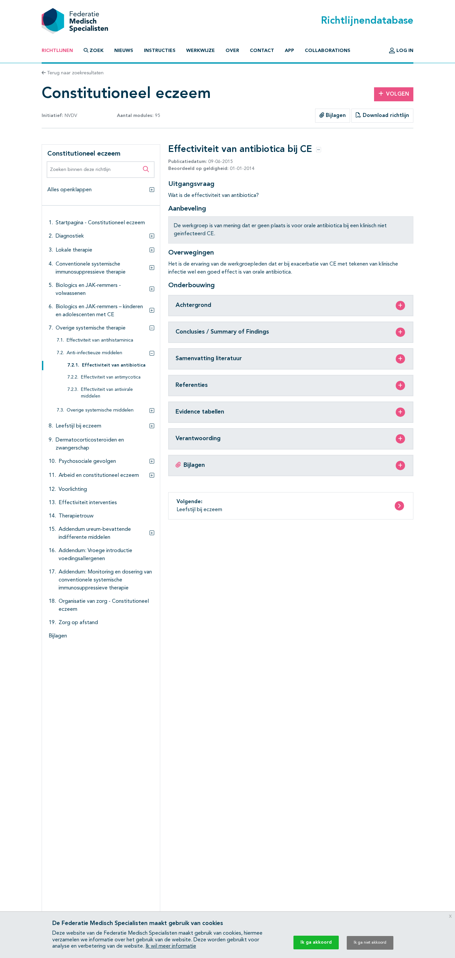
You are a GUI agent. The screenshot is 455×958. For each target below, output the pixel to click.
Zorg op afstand (78, 622)
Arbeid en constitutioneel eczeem (99, 475)
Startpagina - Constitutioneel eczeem (100, 223)
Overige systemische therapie (91, 328)
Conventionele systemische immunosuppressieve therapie (91, 268)
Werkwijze (200, 50)
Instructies (160, 50)
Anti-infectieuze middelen (94, 353)
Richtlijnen (57, 50)
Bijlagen (335, 115)
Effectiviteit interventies (88, 502)
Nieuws (123, 50)
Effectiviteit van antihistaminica (100, 340)
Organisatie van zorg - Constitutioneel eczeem (104, 605)
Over (232, 50)
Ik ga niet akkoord (370, 943)
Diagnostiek (70, 236)
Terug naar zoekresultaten (75, 73)
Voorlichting (73, 489)
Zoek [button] (97, 50)
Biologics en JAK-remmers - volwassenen (88, 289)
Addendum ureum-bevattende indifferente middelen (95, 533)
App (289, 50)
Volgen (397, 94)
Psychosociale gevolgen (87, 461)
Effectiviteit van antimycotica (111, 377)
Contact (262, 50)
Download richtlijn (385, 115)
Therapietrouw (76, 516)
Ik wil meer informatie (171, 946)
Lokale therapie (74, 250)
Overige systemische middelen (100, 410)
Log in (404, 50)
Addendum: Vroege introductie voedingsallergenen (95, 554)
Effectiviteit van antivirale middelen (107, 393)
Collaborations (327, 50)
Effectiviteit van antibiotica (114, 365)
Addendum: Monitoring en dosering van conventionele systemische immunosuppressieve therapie (105, 580)
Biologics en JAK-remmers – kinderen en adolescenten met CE (99, 311)
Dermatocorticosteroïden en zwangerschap (90, 444)
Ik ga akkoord (316, 942)
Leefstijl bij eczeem (78, 426)
